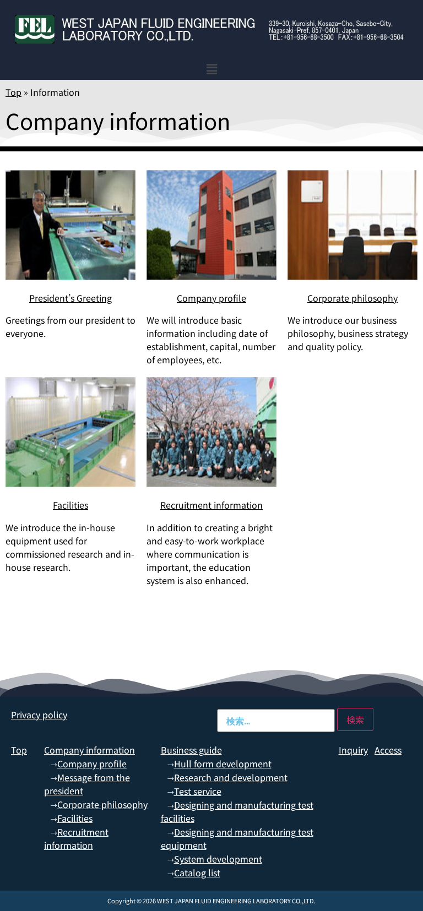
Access (388, 749)
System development (218, 858)
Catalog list (197, 872)
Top (13, 92)
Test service (197, 791)
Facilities (70, 504)
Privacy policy (39, 714)
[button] (212, 69)
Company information (89, 749)
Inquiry (353, 749)
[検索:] (276, 720)
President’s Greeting (70, 297)
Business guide (191, 749)
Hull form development (223, 763)
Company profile (211, 297)
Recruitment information (211, 504)
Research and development (231, 777)
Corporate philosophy (352, 297)
